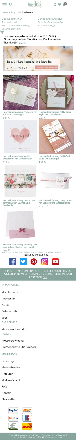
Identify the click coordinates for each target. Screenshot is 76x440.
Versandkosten (11, 367)
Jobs (4, 317)
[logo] (37, 7)
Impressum (9, 298)
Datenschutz (9, 311)
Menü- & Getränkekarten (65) (16, 25)
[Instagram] (44, 262)
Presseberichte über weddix (19, 347)
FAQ (4, 386)
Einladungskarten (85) (12, 19)
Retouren (7, 373)
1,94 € (7, 250)
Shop (12, 12)
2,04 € (43, 206)
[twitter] (23, 262)
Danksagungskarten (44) (50, 19)
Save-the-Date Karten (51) (50, 22)
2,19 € (43, 117)
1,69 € (43, 162)
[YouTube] (55, 262)
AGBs (5, 305)
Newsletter (8, 399)
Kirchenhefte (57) (46, 25)
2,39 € (7, 117)
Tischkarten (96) (9, 22)
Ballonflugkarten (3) (11, 29)
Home (5, 12)
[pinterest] (34, 262)
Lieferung (8, 361)
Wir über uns (9, 292)
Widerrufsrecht (11, 380)
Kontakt (6, 393)
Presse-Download (13, 340)
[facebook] (12, 262)
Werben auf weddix (14, 329)
